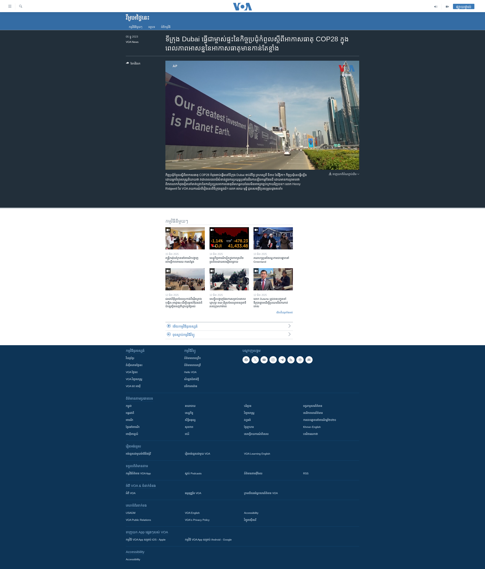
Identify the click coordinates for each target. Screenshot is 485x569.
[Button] (133, 64)
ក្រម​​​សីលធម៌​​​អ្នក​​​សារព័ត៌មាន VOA (261, 493)
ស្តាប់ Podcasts (193, 473)
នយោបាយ (190, 405)
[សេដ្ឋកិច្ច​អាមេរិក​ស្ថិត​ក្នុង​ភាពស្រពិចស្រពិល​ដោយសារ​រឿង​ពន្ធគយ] (229, 238)
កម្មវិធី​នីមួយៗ (135, 26)
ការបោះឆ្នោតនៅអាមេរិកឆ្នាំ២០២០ (319, 419)
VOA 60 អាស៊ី (133, 386)
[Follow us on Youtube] (264, 359)
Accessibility (251, 512)
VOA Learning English (257, 453)
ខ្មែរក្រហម (249, 426)
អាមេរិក (129, 419)
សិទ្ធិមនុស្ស (190, 419)
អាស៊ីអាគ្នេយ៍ (132, 433)
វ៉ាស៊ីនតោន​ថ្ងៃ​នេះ (134, 365)
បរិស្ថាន (247, 405)
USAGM (130, 512)
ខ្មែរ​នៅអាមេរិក (133, 426)
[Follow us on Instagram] (273, 359)
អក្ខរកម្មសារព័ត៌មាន (312, 405)
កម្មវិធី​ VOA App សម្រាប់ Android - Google (208, 539)
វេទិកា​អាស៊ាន (190, 386)
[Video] (447, 6)
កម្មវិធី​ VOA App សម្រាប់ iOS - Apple (146, 539)
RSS (305, 473)
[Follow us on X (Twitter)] (255, 359)
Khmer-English (312, 426)
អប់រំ (187, 433)
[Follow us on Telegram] (282, 359)
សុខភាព (189, 426)
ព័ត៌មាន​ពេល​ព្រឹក (192, 358)
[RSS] (291, 359)
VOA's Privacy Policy (197, 519)
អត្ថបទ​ (151, 26)
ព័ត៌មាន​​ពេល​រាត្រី (192, 365)
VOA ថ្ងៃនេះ (132, 372)
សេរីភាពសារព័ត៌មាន (313, 412)
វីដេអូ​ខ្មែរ (130, 358)
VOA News (132, 41)
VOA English (192, 512)
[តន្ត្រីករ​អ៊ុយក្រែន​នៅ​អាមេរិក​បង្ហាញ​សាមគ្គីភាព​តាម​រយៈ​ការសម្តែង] (185, 238)
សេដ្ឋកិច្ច (189, 412)
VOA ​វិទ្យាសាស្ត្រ (134, 379)
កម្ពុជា (129, 405)
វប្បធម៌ (247, 419)
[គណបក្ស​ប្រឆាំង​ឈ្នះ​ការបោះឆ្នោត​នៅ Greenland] (273, 238)
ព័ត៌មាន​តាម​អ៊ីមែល (253, 473)
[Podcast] (300, 359)
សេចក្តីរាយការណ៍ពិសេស (256, 433)
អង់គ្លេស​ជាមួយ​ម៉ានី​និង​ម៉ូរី (138, 453)
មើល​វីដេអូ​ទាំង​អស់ (284, 312)
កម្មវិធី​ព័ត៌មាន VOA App (138, 473)
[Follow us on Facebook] (246, 359)
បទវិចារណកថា (310, 433)
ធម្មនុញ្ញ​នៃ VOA (193, 493)
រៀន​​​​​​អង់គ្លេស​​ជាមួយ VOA (197, 453)
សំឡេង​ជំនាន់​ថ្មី (191, 379)
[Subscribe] (309, 359)
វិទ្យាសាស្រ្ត (249, 412)
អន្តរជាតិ (130, 412)
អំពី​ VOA (130, 493)
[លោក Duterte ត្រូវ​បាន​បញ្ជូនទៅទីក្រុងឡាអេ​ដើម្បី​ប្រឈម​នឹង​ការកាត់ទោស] (273, 279)
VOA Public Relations (138, 519)
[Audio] (436, 6)
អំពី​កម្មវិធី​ (166, 26)
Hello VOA (190, 372)
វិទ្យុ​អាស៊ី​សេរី (250, 519)
